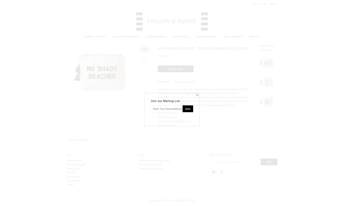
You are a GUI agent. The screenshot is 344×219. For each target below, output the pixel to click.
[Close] (197, 95)
